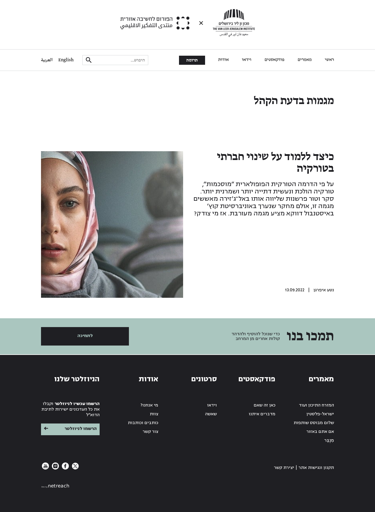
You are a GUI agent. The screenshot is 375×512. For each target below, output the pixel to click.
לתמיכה (85, 336)
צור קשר (150, 431)
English (66, 60)
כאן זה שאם (264, 405)
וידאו (246, 60)
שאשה (211, 414)
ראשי (329, 60)
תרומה (192, 60)
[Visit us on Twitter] (75, 468)
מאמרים (305, 60)
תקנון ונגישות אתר (316, 468)
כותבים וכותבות (143, 423)
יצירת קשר (284, 468)
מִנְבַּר (329, 440)
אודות (223, 60)
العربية (46, 60)
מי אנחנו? (149, 405)
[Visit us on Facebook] (65, 468)
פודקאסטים (274, 60)
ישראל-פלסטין (320, 414)
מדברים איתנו (262, 414)
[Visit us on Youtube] (45, 468)
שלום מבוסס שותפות (314, 423)
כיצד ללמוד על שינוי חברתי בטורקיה (275, 163)
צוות (154, 414)
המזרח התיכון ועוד (316, 405)
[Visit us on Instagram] (55, 468)
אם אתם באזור (320, 431)
